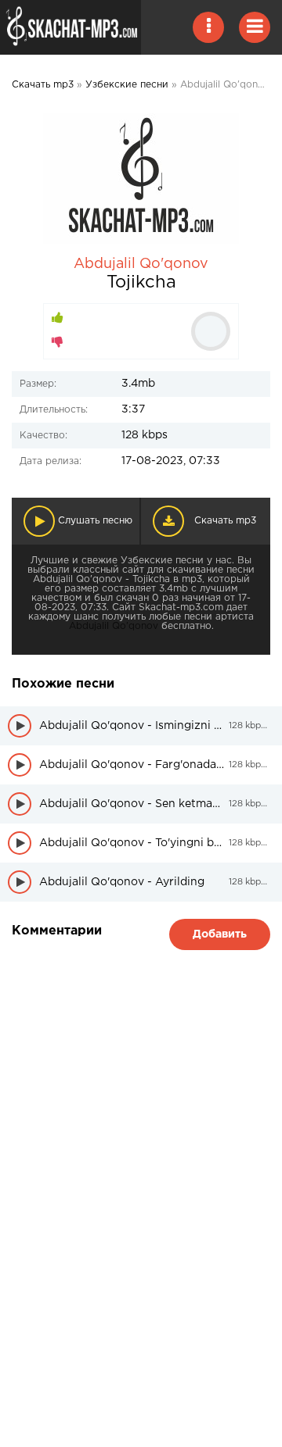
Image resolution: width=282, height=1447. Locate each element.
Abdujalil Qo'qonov (141, 264)
